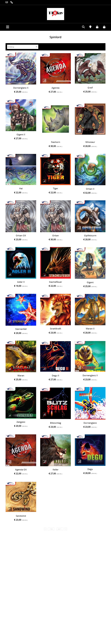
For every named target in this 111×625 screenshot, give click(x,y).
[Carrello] (102, 27)
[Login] (95, 27)
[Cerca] (81, 27)
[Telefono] (7, 2)
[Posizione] (88, 27)
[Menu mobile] (4, 26)
